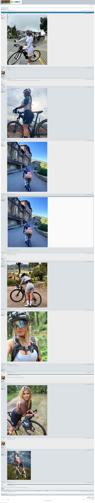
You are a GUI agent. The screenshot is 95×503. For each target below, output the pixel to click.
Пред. (83, 10)
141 (86, 10)
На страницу (82, 10)
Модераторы (4, 9)
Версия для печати (3, 11)
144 (89, 10)
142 (87, 10)
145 (90, 10)
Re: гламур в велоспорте (13, 13)
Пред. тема (90, 11)
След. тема (93, 11)
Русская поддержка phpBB (47, 500)
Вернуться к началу (3, 66)
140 (85, 10)
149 (92, 10)
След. (93, 10)
